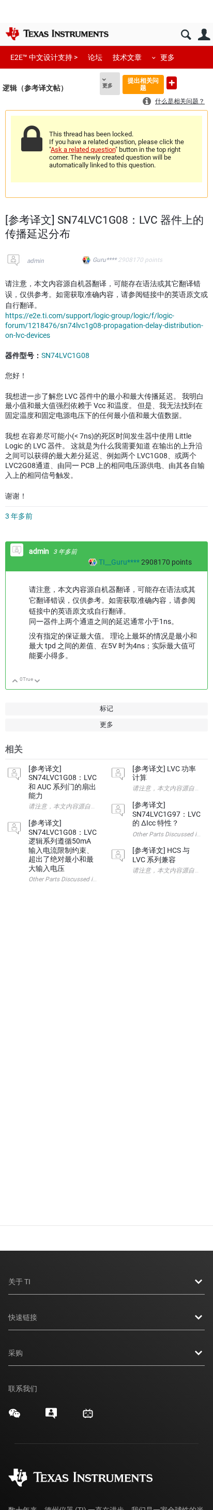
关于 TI (19, 1282)
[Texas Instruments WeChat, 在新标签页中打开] (14, 1417)
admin (35, 260)
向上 (15, 681)
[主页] (57, 33)
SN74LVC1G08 (65, 355)
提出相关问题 (143, 84)
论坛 (95, 57)
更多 (167, 57)
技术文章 (127, 57)
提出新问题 (171, 82)
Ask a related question (83, 149)
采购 (15, 1353)
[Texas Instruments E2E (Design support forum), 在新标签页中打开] (51, 1417)
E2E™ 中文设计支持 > (44, 57)
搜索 (186, 35)
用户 (204, 35)
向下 (37, 681)
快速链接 (22, 1317)
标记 (106, 708)
